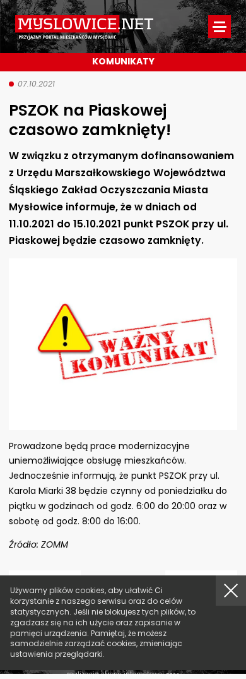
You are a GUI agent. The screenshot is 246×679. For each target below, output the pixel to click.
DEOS (173, 674)
